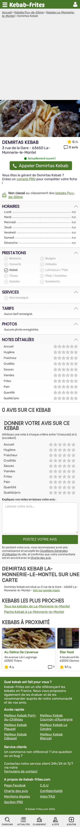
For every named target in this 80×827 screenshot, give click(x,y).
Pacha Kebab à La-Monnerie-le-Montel (34, 612)
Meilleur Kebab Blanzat (51, 736)
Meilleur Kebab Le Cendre (53, 727)
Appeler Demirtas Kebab (43, 165)
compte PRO (26, 179)
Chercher (7, 824)
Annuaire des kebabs (27, 4)
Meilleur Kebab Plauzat (15, 727)
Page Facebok (15, 785)
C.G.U (44, 785)
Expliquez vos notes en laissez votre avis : (29, 499)
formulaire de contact (20, 771)
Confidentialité (51, 791)
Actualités (23, 824)
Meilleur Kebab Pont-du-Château (20, 717)
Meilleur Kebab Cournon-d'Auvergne (56, 717)
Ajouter (71, 824)
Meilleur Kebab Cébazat (15, 736)
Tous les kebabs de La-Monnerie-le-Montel (37, 606)
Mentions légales (17, 796)
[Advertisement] (40, 60)
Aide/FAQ (47, 796)
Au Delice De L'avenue (21, 652)
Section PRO (13, 802)
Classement (39, 824)
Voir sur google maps (46, 590)
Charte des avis (41, 558)
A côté (55, 824)
